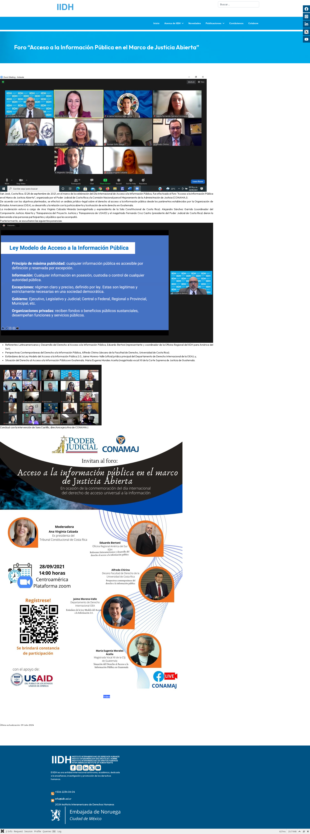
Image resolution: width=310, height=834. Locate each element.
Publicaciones (213, 23)
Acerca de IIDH (172, 23)
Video (106, 696)
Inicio (156, 23)
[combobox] (238, 4)
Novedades (194, 23)
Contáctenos (236, 23)
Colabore (253, 23)
